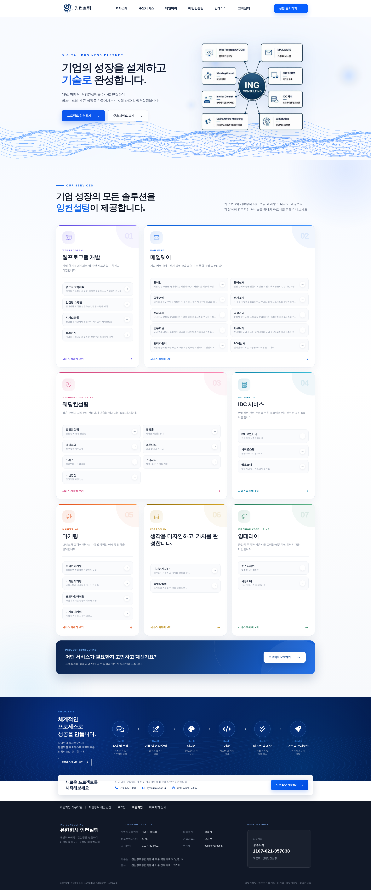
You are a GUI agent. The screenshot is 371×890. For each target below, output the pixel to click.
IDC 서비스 (251, 404)
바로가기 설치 (157, 807)
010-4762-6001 (150, 845)
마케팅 (70, 536)
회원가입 (137, 807)
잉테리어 (220, 8)
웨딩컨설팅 (195, 8)
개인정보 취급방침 (100, 807)
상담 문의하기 (291, 8)
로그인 (121, 807)
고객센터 (244, 8)
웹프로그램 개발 (81, 257)
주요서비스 (146, 8)
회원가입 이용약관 (71, 807)
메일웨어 (171, 8)
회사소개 (122, 8)
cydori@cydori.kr (213, 845)
